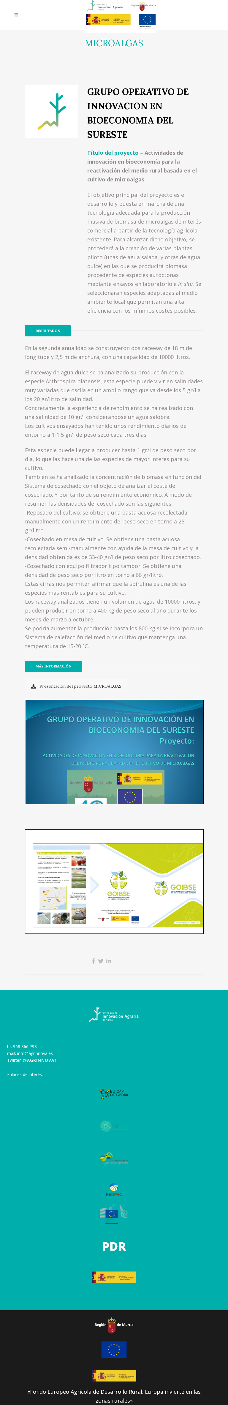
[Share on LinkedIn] (108, 961)
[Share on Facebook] (93, 961)
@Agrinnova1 (40, 1060)
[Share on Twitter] (100, 961)
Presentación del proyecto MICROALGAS (80, 686)
